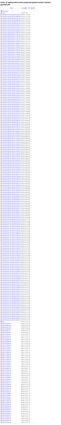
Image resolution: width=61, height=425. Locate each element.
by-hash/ (3, 12)
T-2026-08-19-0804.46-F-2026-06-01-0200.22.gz (11, 204)
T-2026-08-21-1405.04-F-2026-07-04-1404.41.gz (11, 66)
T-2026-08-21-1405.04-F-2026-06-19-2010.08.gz (11, 84)
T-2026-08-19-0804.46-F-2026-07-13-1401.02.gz (11, 149)
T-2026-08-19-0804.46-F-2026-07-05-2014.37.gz (11, 161)
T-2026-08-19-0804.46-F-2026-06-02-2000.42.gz (11, 203)
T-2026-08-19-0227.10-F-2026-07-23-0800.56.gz (11, 233)
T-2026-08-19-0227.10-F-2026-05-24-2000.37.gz (11, 319)
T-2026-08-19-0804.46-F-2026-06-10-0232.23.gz (11, 195)
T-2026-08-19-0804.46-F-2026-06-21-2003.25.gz (11, 181)
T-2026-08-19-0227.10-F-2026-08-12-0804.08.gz (11, 221)
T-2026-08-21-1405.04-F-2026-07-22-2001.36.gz (11, 34)
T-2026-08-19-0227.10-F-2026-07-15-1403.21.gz (11, 242)
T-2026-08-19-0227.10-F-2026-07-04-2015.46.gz (11, 266)
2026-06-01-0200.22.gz (6, 413)
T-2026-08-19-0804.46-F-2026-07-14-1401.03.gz (11, 145)
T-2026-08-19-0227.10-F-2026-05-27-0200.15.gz (11, 314)
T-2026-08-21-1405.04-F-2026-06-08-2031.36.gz (11, 100)
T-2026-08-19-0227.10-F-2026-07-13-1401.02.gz (11, 249)
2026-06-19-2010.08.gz (6, 393)
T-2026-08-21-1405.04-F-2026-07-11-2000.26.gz (11, 54)
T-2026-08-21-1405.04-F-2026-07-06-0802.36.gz (11, 59)
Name (11, 7)
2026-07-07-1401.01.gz (6, 366)
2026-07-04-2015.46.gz (6, 373)
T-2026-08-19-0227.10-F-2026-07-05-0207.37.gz (11, 264)
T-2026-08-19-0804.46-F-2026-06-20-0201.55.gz (11, 183)
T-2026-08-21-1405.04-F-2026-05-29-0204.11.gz (11, 108)
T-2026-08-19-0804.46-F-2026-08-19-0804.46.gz (11, 116)
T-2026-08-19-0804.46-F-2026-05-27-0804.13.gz (11, 212)
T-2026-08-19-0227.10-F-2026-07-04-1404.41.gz (11, 267)
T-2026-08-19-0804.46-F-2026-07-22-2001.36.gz (11, 134)
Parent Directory (5, 11)
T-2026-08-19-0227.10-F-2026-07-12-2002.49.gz (11, 253)
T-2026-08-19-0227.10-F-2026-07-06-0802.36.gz (11, 260)
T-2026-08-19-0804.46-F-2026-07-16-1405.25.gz (11, 140)
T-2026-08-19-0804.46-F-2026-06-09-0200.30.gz (11, 199)
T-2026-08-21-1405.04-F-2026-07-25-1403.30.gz (11, 29)
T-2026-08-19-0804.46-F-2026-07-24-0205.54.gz (11, 131)
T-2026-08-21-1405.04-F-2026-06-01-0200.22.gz (11, 104)
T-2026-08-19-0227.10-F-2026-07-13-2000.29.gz (11, 248)
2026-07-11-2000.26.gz (6, 362)
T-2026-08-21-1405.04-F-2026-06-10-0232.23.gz (11, 95)
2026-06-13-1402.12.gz (6, 400)
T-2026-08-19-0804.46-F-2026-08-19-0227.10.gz (11, 118)
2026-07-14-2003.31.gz (6, 352)
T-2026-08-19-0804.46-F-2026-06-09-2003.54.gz (11, 197)
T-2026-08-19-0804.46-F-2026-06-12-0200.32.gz (11, 194)
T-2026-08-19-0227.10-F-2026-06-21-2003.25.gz (11, 282)
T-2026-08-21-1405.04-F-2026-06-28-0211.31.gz (11, 73)
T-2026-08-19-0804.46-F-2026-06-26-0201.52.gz (11, 179)
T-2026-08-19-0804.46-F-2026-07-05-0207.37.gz (11, 163)
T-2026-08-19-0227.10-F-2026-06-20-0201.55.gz (11, 283)
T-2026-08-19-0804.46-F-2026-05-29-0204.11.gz (11, 208)
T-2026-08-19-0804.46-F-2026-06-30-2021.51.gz (11, 172)
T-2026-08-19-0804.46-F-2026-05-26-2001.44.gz (11, 215)
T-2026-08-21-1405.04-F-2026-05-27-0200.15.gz (11, 113)
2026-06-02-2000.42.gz (6, 411)
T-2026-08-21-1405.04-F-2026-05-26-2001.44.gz (11, 115)
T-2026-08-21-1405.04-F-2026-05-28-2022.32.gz (11, 109)
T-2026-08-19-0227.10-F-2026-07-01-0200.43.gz (11, 271)
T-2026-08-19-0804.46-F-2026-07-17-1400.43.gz (11, 138)
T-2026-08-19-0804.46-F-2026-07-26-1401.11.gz (11, 127)
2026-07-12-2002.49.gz (6, 361)
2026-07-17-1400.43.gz (6, 346)
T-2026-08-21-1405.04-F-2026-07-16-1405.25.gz (11, 39)
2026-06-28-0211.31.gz (6, 382)
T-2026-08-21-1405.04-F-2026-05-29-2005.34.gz (11, 106)
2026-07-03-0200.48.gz (6, 377)
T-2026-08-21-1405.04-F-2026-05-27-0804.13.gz (11, 111)
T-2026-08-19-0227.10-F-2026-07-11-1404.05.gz (11, 257)
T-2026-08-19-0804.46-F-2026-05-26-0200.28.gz (11, 217)
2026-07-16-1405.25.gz (6, 348)
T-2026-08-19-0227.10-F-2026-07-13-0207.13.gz (11, 251)
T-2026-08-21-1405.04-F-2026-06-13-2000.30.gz (11, 90)
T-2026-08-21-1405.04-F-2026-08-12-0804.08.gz (11, 20)
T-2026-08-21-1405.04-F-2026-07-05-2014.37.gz (11, 61)
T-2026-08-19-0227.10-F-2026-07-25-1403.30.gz (11, 230)
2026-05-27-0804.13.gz (6, 420)
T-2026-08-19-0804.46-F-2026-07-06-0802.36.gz (11, 160)
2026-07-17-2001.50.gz (6, 345)
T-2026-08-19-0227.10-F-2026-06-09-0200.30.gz (11, 300)
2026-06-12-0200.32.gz (6, 402)
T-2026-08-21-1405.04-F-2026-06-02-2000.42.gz (11, 102)
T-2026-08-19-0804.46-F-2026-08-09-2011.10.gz (11, 122)
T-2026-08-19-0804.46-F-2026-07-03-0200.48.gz (11, 169)
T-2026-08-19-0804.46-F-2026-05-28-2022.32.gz (11, 210)
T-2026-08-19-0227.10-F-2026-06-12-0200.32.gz (11, 294)
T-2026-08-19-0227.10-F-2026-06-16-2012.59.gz (11, 289)
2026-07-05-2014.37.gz (6, 370)
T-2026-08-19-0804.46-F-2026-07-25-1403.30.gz (11, 129)
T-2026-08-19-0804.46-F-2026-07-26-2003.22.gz (11, 125)
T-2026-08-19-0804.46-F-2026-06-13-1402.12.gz (11, 192)
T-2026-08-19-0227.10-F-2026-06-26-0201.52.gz (11, 280)
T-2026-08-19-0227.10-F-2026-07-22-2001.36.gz (11, 235)
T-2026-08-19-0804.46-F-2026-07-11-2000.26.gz (11, 154)
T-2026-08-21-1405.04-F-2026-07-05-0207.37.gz (11, 63)
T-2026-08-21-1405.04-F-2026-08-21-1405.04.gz (11, 14)
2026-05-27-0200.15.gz (6, 422)
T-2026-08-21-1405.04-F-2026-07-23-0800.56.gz (11, 32)
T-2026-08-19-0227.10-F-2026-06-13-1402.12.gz (11, 292)
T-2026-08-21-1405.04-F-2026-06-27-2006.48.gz (11, 75)
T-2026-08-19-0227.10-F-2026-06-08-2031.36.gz (11, 301)
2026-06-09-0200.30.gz (6, 407)
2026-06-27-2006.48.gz (6, 384)
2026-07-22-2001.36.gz (6, 343)
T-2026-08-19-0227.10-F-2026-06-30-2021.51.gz (11, 273)
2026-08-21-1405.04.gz (6, 323)
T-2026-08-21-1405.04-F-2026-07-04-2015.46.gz (11, 64)
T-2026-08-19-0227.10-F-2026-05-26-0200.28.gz (11, 318)
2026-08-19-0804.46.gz (6, 325)
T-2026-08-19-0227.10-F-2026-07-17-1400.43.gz (11, 239)
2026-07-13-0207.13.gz (6, 359)
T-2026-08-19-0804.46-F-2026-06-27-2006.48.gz (11, 176)
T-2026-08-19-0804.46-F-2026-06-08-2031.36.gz (11, 201)
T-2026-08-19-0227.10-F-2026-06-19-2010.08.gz (11, 285)
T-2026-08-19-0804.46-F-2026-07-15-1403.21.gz (11, 142)
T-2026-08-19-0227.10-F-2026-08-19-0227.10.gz (11, 219)
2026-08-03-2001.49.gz (6, 332)
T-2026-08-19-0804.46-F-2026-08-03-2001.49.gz (11, 124)
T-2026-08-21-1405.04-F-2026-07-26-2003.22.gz (11, 25)
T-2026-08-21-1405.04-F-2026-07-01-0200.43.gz (11, 70)
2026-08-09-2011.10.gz (6, 330)
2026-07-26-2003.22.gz (6, 334)
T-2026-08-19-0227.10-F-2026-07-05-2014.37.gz (11, 262)
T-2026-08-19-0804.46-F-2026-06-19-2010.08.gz (11, 185)
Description (32, 7)
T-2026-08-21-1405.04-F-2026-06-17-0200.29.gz (11, 86)
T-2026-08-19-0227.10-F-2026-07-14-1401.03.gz (11, 246)
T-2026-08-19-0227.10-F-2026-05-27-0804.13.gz (11, 312)
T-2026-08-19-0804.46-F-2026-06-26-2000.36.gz (11, 178)
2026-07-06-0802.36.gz (6, 368)
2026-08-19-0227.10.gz (6, 327)
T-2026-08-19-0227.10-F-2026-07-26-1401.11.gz (11, 228)
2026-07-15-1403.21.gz (6, 350)
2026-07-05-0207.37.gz (6, 371)
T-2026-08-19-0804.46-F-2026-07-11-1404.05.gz (11, 156)
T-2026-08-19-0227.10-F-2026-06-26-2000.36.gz (11, 278)
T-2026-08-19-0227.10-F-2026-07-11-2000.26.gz (11, 255)
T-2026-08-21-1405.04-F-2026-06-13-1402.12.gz (11, 91)
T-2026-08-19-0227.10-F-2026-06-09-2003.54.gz (11, 298)
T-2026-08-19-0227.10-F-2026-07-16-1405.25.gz (11, 240)
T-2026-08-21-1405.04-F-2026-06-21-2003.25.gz (11, 81)
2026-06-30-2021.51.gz (6, 380)
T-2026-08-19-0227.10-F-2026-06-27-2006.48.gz (11, 276)
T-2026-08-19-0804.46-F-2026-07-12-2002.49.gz (11, 152)
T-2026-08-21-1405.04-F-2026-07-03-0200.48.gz (11, 68)
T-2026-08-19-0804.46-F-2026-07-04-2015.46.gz (11, 165)
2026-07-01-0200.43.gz (6, 379)
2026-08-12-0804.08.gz (6, 328)
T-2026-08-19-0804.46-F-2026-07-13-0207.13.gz (11, 151)
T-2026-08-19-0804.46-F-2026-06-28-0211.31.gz (11, 174)
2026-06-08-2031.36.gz (6, 409)
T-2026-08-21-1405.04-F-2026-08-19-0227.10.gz (11, 18)
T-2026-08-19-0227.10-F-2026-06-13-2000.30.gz (11, 291)
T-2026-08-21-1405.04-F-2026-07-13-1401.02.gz (11, 48)
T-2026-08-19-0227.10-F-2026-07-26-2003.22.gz (11, 226)
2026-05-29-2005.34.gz (6, 415)
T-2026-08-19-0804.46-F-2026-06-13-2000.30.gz (11, 190)
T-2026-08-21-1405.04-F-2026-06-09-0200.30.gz (11, 99)
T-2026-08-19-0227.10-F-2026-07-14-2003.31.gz (11, 244)
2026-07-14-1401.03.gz (6, 353)
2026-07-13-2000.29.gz (6, 355)
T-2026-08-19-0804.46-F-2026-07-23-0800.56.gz (11, 133)
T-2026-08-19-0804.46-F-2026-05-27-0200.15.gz (11, 213)
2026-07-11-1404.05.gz (6, 364)
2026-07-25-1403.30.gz (6, 337)
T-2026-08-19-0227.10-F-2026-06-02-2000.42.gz (11, 303)
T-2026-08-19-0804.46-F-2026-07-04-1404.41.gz (11, 167)
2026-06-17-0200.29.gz (6, 395)
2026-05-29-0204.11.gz (6, 416)
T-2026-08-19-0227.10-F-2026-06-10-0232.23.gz (11, 296)
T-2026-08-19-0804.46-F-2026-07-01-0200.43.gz (11, 170)
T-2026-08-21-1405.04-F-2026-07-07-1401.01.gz (11, 57)
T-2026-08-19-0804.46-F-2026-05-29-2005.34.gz (11, 206)
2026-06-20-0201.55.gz (6, 391)
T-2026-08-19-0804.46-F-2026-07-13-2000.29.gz (11, 147)
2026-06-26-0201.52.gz (6, 388)
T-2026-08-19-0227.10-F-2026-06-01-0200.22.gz (11, 305)
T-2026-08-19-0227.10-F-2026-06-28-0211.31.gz (11, 274)
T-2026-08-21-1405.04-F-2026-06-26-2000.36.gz (11, 77)
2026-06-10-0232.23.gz (6, 404)
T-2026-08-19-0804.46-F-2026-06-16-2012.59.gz (11, 188)
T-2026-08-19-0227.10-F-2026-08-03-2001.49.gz (11, 224)
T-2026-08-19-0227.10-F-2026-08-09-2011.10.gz (11, 222)
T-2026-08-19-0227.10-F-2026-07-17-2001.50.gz (11, 237)
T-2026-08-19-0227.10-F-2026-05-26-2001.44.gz (11, 316)
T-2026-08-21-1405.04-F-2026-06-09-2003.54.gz (11, 97)
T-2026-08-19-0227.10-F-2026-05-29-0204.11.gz (11, 309)
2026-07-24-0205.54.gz (6, 339)
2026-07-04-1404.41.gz (6, 375)
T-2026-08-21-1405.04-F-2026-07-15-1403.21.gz (11, 41)
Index (3, 321)
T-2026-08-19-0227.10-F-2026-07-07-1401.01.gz (11, 258)
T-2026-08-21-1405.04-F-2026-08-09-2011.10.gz (11, 21)
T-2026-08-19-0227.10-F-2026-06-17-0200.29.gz (11, 287)
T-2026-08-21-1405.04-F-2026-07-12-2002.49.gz (11, 52)
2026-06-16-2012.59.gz (6, 397)
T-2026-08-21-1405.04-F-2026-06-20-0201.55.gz (11, 82)
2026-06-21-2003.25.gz (6, 389)
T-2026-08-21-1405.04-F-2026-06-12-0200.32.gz (11, 93)
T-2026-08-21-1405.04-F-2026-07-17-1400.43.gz (11, 37)
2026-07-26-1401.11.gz (6, 336)
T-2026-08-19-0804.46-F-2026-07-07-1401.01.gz (11, 158)
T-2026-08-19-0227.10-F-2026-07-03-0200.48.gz (11, 269)
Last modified (24, 7)
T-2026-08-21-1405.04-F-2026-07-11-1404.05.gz (11, 55)
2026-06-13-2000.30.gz (6, 398)
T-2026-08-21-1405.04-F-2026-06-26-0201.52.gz (11, 79)
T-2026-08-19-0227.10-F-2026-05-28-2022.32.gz (11, 310)
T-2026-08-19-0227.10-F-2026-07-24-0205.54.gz (11, 231)
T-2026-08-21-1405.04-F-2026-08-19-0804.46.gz (11, 16)
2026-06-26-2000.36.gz (6, 386)
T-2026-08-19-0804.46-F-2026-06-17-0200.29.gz (11, 187)
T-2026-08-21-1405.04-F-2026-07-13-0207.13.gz (11, 50)
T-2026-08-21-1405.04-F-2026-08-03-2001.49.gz (11, 23)
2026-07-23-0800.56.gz (6, 341)
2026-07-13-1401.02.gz (6, 357)
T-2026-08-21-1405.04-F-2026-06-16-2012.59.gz (11, 88)
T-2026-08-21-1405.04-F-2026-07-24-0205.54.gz (11, 30)
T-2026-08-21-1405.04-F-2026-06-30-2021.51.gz (11, 72)
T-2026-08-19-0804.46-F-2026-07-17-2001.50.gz (11, 136)
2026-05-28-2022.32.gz (6, 418)
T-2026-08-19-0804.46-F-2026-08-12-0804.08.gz (11, 120)
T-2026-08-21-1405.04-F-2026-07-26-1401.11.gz (11, 27)
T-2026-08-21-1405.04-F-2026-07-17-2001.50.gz (11, 36)
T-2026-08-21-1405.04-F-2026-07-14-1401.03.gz (11, 45)
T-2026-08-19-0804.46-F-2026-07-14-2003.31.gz (11, 143)
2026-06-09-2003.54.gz (6, 406)
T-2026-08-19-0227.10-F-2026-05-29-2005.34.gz (11, 307)
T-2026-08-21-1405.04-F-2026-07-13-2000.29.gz (11, 46)
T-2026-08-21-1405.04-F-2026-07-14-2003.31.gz (11, 43)
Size (29, 7)
